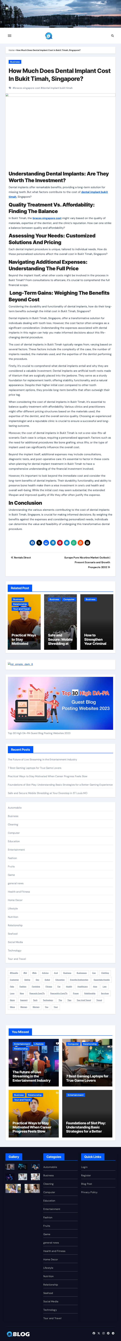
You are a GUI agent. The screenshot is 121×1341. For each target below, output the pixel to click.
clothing (105, 973)
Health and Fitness (19, 891)
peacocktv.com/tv (58, 993)
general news (15, 883)
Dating (27, 979)
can (94, 973)
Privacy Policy (89, 1192)
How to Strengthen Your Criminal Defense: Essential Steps (95, 645)
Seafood (12, 933)
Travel (99, 1000)
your (56, 1007)
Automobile (15, 807)
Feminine (36, 986)
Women (36, 1007)
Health (69, 986)
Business (15, 61)
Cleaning (13, 824)
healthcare (83, 986)
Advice (45, 973)
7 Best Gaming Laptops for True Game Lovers (34, 768)
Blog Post (86, 1184)
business (67, 973)
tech (35, 1000)
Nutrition (13, 917)
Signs (12, 1000)
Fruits (11, 866)
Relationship (20, 604)
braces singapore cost (27, 88)
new (22, 993)
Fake (12, 986)
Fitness (49, 986)
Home (11, 50)
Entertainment (16, 849)
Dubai (47, 979)
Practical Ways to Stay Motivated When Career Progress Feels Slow (24, 645)
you (46, 1007)
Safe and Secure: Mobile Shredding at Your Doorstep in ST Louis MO (60, 643)
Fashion (12, 858)
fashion (23, 986)
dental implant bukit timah (58, 88)
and (56, 973)
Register (86, 1175)
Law (105, 986)
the (60, 1000)
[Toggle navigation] (9, 36)
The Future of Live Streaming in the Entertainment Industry (42, 759)
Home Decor (15, 900)
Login (84, 1167)
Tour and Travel (21, 608)
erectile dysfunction (79, 979)
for (59, 986)
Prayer (76, 993)
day (37, 979)
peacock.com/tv (37, 993)
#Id (25, 973)
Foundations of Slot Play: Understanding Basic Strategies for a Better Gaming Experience (60, 784)
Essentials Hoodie (102, 979)
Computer (69, 599)
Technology (14, 950)
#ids (34, 973)
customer (14, 979)
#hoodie (14, 973)
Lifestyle (13, 908)
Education (14, 841)
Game (11, 875)
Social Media (15, 942)
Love (12, 993)
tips (69, 1000)
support (24, 1000)
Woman (23, 1007)
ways (12, 1007)
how (95, 986)
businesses (82, 973)
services (105, 993)
